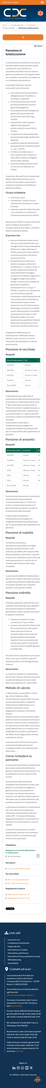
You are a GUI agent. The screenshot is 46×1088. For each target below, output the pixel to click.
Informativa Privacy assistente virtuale (24, 956)
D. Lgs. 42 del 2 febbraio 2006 (18, 868)
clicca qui (19, 1051)
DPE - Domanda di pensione (18, 880)
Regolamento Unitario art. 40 (18, 898)
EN (40, 13)
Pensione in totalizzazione (29, 28)
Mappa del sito (14, 946)
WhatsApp (22, 1067)
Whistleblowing (14, 959)
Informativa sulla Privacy (18, 953)
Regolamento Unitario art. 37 (18, 894)
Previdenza (31, 25)
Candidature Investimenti (18, 943)
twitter (31, 1067)
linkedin (14, 1067)
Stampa (39, 46)
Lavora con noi (14, 939)
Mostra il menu (10, 2)
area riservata (16, 1006)
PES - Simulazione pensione (17, 883)
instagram (18, 1067)
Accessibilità (13, 963)
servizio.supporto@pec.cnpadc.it (20, 995)
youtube (26, 1067)
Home (4, 25)
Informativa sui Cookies (18, 949)
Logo (15, 14)
